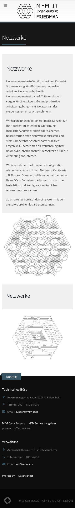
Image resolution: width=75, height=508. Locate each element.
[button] (7, 500)
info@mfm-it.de (25, 464)
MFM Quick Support (13, 423)
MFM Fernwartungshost (42, 423)
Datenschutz (25, 475)
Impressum (8, 475)
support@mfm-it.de (27, 411)
